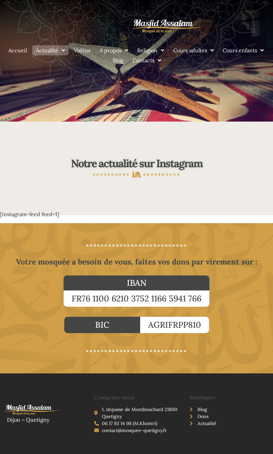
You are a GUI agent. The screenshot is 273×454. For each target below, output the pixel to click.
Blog (118, 60)
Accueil (17, 50)
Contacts (143, 60)
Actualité (47, 50)
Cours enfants (240, 50)
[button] (136, 282)
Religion (147, 50)
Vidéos (82, 50)
